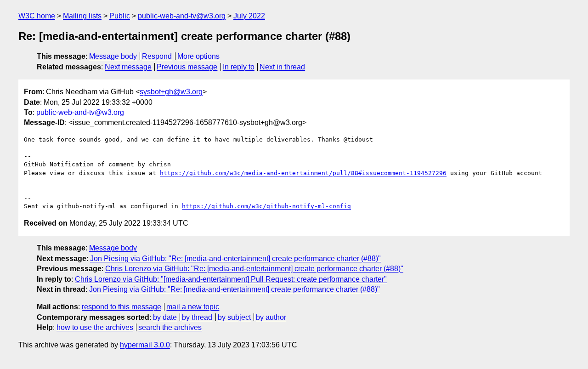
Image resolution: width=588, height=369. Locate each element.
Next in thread (282, 67)
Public (119, 16)
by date (165, 317)
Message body (113, 56)
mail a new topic (192, 307)
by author (271, 317)
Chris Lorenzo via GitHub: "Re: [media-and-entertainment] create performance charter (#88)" (254, 268)
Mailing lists (82, 16)
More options (198, 56)
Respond (157, 56)
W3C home (36, 16)
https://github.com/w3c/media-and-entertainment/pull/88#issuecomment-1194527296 (303, 173)
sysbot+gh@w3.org (171, 92)
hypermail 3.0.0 (145, 345)
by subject (234, 317)
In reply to (238, 67)
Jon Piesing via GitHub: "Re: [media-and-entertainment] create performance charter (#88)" (235, 258)
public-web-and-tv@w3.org (182, 16)
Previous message (187, 67)
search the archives (170, 327)
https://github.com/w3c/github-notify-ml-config (266, 206)
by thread (197, 317)
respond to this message (121, 307)
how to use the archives (95, 327)
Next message (128, 67)
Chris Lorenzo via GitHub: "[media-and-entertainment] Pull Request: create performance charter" (231, 279)
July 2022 (249, 16)
